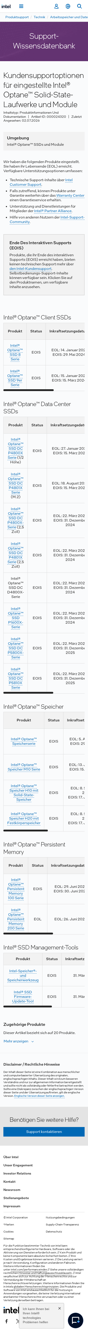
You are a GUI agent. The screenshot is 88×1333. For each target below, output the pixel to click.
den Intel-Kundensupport (30, 268)
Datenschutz (54, 1231)
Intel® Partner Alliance (53, 210)
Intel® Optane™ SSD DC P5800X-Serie (16, 648)
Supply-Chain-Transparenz (62, 1224)
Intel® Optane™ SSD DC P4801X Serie (15, 483)
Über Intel (11, 1157)
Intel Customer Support (41, 182)
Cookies (8, 1231)
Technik (39, 17)
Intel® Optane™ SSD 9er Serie (15, 378)
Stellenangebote (16, 1198)
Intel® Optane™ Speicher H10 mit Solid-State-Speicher (23, 792)
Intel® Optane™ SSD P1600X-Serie (15, 617)
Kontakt (9, 1182)
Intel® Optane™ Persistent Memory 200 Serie (15, 919)
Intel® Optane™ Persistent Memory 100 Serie (15, 888)
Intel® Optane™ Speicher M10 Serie (24, 767)
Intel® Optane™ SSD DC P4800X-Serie (15, 518)
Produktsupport (17, 17)
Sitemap (8, 1238)
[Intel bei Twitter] (18, 1321)
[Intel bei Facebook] (6, 1321)
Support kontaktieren (44, 1131)
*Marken (8, 1224)
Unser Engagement (18, 1165)
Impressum (11, 1206)
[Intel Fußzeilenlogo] (12, 1310)
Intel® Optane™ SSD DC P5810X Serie (15, 678)
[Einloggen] (56, 6)
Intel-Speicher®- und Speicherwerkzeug (23, 975)
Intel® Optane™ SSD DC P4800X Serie (15, 448)
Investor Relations (17, 1173)
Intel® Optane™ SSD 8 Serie (15, 352)
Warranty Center (70, 195)
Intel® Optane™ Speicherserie (24, 741)
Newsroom (11, 1190)
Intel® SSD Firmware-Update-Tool (23, 997)
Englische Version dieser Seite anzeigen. (39, 1096)
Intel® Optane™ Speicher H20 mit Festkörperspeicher (23, 818)
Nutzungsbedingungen (60, 1217)
